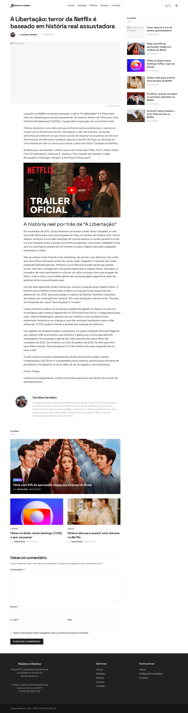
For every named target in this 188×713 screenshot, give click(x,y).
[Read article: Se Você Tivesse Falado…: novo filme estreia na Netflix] (136, 115)
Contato (116, 5)
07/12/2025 (36, 489)
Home (71, 5)
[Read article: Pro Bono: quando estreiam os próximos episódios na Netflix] (136, 98)
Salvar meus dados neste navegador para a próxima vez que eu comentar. (51, 633)
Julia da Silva (22, 489)
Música (93, 5)
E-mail (14, 619)
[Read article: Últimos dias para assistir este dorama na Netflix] (94, 511)
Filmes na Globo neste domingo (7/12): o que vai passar (161, 63)
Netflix (42, 113)
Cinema (104, 5)
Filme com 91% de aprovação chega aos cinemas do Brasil (52, 485)
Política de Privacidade (151, 673)
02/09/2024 (48, 34)
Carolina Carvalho (28, 34)
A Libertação (88, 113)
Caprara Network (26, 688)
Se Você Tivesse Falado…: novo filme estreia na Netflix (161, 114)
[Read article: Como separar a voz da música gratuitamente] (136, 32)
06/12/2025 (90, 542)
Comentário (17, 569)
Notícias (82, 5)
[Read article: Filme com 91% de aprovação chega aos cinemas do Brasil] (65, 466)
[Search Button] (177, 5)
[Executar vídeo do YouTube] (72, 190)
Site (70, 619)
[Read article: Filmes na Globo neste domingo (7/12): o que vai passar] (36, 511)
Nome (14, 606)
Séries (71, 529)
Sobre (142, 669)
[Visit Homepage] (28, 6)
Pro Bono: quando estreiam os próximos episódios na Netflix (162, 96)
